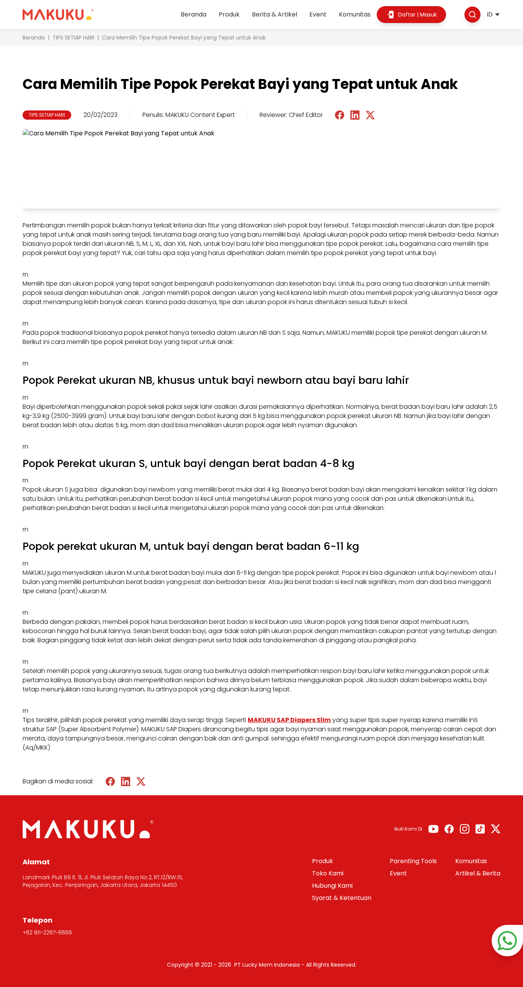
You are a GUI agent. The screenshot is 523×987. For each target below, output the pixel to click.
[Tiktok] (480, 829)
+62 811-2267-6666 (47, 932)
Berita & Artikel (274, 14)
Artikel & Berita (477, 873)
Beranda (193, 14)
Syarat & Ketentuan (341, 897)
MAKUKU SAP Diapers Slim (289, 720)
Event (318, 14)
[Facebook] (449, 829)
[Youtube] (433, 829)
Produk (229, 14)
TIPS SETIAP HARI (73, 37)
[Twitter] (495, 829)
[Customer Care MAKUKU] (507, 940)
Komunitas (355, 14)
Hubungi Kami (332, 885)
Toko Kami (327, 873)
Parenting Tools (413, 861)
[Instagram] (464, 829)
